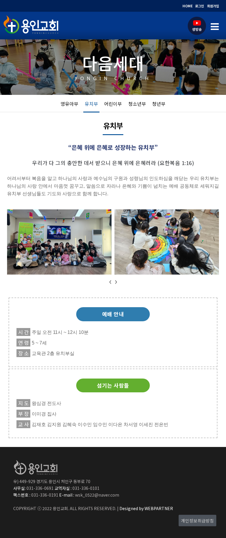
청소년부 (137, 103)
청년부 (158, 103)
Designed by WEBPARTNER (146, 508)
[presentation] (110, 281)
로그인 (199, 6)
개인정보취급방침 (197, 520)
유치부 (91, 103)
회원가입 (213, 6)
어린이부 (113, 103)
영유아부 (69, 103)
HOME (187, 6)
